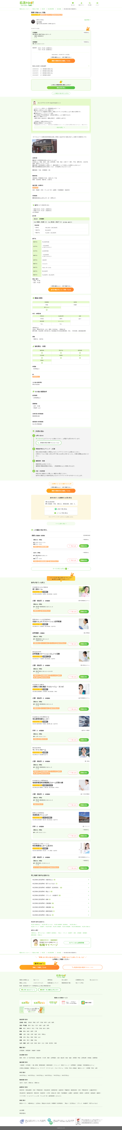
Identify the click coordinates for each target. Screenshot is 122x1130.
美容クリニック (65, 1065)
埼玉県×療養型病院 (76, 926)
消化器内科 (47, 1090)
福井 (40, 1025)
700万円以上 (57, 1075)
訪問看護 (53, 1057)
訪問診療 (83, 1057)
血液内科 (61, 1090)
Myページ (36, 980)
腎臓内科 (67, 1090)
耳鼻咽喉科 (64, 1093)
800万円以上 (65, 1075)
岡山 (28, 1037)
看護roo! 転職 (35, 9)
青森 (34, 1022)
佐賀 (32, 1043)
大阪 (24, 1034)
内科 (34, 1090)
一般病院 (22, 1065)
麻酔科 (98, 1093)
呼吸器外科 (85, 1090)
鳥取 (32, 1037)
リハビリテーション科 (33, 1096)
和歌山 (43, 1034)
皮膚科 (70, 1093)
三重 (35, 1031)
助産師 (38, 1050)
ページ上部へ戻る (60, 523)
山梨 (44, 1025)
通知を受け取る (61, 87)
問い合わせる (40, 438)
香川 (28, 1040)
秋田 (45, 1022)
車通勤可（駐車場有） (52, 933)
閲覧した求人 (23, 983)
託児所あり (73, 1103)
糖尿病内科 (74, 1090)
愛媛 (32, 1040)
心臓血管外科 (93, 1090)
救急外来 (38, 1057)
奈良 (39, 1034)
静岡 (32, 1031)
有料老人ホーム (34, 1068)
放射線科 (93, 1093)
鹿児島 (51, 1043)
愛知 (24, 1031)
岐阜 (28, 1031)
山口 (39, 1037)
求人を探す (65, 980)
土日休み (38, 1103)
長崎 (35, 1043)
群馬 (48, 1028)
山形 (49, 1022)
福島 (53, 1022)
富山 (33, 1025)
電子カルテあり (41, 933)
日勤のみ (40, 935)
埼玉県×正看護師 (57, 926)
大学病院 (28, 1065)
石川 (37, 1025)
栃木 (44, 1028)
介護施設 (79, 1065)
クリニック (57, 1065)
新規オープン (23, 1103)
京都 (28, 1034)
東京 (24, 1028)
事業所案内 (22, 1113)
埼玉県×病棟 (49, 926)
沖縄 (55, 1043)
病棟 (75, 933)
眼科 (59, 1093)
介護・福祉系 (60, 1057)
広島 (24, 1037)
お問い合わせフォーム (29, 989)
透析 (48, 1057)
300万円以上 (23, 1075)
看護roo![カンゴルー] (24, 9)
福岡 (28, 1043)
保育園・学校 (76, 1057)
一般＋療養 (35, 1065)
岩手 (38, 1022)
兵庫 (32, 1034)
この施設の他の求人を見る (61, 93)
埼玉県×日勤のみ (86, 926)
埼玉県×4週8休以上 (35, 924)
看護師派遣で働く (66, 983)
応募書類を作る (80, 980)
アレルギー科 (43, 1096)
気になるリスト (94, 980)
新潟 (29, 1025)
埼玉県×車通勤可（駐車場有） (61, 924)
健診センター (81, 1068)
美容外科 (22, 1090)
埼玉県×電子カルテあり (47, 924)
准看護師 (85, 933)
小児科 (48, 1093)
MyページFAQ (79, 983)
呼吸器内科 (40, 1090)
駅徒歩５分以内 (46, 1103)
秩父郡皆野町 (51, 9)
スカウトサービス (38, 983)
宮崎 (46, 1043)
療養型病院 (33, 935)
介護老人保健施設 (24, 1068)
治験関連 (95, 1057)
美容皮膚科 (29, 1090)
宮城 (41, 1022)
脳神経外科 (30, 1093)
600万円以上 (48, 1075)
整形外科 (36, 1093)
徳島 (24, 1040)
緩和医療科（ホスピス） (55, 1096)
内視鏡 (89, 1057)
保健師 (33, 1050)
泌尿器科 (76, 1093)
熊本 (39, 1043)
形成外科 (42, 1093)
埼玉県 (43, 9)
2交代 (21, 1082)
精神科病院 (49, 1065)
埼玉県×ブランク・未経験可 (37, 926)
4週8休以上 (34, 933)
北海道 (30, 1022)
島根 (35, 1037)
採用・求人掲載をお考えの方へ (50, 989)
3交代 (25, 1082)
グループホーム (59, 1068)
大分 (43, 1043)
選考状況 (50, 980)
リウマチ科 (22, 1096)
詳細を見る (84, 546)
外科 (79, 1090)
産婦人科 (53, 1093)
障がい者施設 (73, 1068)
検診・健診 (69, 1057)
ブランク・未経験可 (67, 933)
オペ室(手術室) (31, 1057)
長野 (48, 1025)
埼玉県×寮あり (73, 924)
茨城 (40, 1028)
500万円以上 (40, 1075)
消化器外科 (22, 1093)
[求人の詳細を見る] (61, 600)
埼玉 (33, 1028)
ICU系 (44, 1057)
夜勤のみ (37, 1082)
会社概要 (22, 1110)
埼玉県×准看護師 (66, 926)
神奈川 (29, 1028)
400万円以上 (31, 1075)
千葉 (37, 1028)
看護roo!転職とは (24, 980)
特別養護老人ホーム (88, 1065)
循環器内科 (54, 1090)
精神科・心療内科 (84, 1093)
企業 (96, 1068)
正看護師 (79, 933)
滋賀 (35, 1034)
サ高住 (66, 1068)
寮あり (59, 933)
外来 (24, 1057)
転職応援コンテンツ (53, 983)
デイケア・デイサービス (46, 1068)
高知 (35, 1040)
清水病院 (59, 9)
